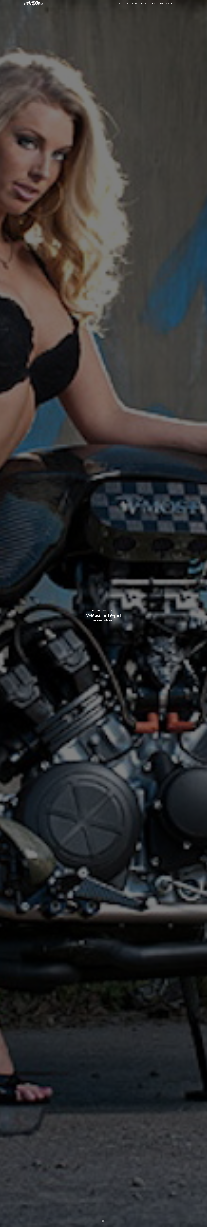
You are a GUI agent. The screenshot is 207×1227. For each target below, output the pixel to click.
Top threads (165, 3)
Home (118, 3)
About (126, 3)
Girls (104, 610)
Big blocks (96, 610)
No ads (154, 3)
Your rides (144, 3)
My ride (134, 3)
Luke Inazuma (97, 620)
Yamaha (111, 610)
